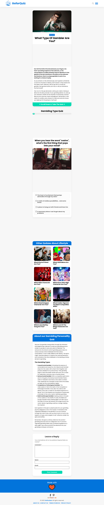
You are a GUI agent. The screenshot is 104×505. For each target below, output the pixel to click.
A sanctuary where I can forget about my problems (51, 212)
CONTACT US (44, 503)
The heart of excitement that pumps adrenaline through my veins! (49, 195)
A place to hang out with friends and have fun (52, 207)
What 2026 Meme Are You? (60, 263)
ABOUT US (36, 503)
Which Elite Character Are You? (42, 283)
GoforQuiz (48, 500)
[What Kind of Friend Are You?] (42, 254)
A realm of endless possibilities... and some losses (51, 201)
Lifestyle (52, 35)
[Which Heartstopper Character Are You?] (42, 294)
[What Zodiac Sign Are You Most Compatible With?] (61, 294)
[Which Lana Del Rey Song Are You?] (42, 316)
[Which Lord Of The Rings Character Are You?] (61, 316)
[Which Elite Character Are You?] (42, 274)
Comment (38, 445)
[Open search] (93, 3)
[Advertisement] (19, 32)
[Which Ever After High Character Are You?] (61, 274)
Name (36, 460)
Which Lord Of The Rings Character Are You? (60, 326)
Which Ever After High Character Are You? (61, 283)
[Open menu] (96, 3)
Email (36, 465)
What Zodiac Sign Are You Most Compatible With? (61, 304)
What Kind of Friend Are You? (41, 263)
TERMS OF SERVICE (54, 503)
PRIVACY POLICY (66, 503)
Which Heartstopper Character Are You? (41, 304)
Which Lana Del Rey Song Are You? (41, 326)
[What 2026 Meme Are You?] (61, 254)
